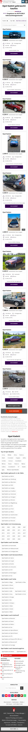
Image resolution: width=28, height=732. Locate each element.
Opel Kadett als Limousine (9, 567)
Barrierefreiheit (14, 715)
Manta (23, 464)
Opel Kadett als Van (7, 575)
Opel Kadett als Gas (7, 627)
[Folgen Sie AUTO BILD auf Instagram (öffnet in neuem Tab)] (9, 695)
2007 (24, 527)
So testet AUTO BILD (11, 725)
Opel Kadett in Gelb (7, 591)
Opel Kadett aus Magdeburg (9, 503)
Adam (3, 458)
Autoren (20, 725)
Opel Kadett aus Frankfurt (9, 491)
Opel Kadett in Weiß (7, 612)
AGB (5, 713)
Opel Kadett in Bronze (8, 588)
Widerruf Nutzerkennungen (9, 720)
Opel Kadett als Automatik (9, 545)
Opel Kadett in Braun (7, 585)
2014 (8, 533)
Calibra (4, 467)
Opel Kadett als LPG (7, 636)
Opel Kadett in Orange (8, 597)
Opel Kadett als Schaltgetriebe (10, 551)
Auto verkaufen (20, 661)
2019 (8, 536)
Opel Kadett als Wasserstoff (9, 642)
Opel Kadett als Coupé (8, 561)
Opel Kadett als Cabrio (8, 558)
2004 (8, 527)
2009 (8, 530)
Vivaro (10, 464)
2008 (3, 530)
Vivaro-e (16, 464)
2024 (8, 539)
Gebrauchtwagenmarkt (8, 1)
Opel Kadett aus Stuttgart (9, 497)
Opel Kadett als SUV (7, 570)
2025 (13, 539)
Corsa (3, 455)
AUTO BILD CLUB (17, 704)
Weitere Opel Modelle (13, 469)
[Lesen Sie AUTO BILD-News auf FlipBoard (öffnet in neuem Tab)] (21, 695)
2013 (3, 533)
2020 (13, 536)
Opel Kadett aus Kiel (7, 506)
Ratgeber (17, 658)
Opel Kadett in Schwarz (8, 603)
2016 (19, 533)
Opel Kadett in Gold (20, 591)
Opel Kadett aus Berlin (8, 476)
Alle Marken (6, 2)
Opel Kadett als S (21, 651)
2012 (24, 530)
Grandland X (11, 467)
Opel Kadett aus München (9, 482)
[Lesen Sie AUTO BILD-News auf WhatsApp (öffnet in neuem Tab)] (25, 695)
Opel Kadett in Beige (7, 582)
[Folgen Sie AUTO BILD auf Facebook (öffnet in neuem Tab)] (3, 695)
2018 (3, 536)
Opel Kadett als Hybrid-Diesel (10, 633)
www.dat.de (15, 431)
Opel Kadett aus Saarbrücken (10, 514)
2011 (19, 530)
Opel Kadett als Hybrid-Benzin (10, 630)
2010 (13, 530)
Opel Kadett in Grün (20, 594)
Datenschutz (10, 713)
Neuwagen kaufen (20, 665)
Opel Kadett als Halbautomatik (10, 548)
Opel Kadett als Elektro (8, 624)
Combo (4, 461)
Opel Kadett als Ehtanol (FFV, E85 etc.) (12, 639)
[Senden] (21, 688)
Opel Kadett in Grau (7, 594)
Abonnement (7, 702)
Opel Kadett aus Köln (7, 485)
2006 (19, 527)
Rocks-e (22, 455)
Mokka (9, 455)
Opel (10, 2)
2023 (3, 539)
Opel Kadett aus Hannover (9, 494)
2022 (24, 536)
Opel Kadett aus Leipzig (8, 488)
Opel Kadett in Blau (20, 582)
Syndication (15, 702)
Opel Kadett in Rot (7, 600)
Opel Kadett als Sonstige (8, 645)
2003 (3, 527)
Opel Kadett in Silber (7, 606)
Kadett (14, 2)
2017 (24, 533)
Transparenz (20, 722)
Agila (3, 469)
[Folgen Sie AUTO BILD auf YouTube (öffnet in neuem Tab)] (6, 695)
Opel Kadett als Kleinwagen (9, 573)
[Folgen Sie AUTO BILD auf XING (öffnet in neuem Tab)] (12, 695)
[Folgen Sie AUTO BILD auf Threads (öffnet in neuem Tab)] (18, 695)
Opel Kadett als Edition (8, 651)
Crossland (10, 458)
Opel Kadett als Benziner (8, 618)
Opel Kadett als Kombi (8, 564)
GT (18, 467)
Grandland (18, 461)
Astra (15, 455)
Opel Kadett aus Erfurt (8, 509)
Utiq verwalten (22, 720)
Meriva (3, 464)
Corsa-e (10, 461)
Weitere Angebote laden (14, 405)
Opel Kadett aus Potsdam (9, 517)
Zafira (24, 458)
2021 (19, 536)
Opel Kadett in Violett (7, 609)
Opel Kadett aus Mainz (8, 512)
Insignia (18, 458)
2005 (13, 527)
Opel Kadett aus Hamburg (9, 479)
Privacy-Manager (19, 713)
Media (21, 702)
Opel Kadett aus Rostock (8, 520)
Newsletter (14, 684)
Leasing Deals (19, 663)
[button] (14, 25)
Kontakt (14, 722)
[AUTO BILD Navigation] (26, 1)
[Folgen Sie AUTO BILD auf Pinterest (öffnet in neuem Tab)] (15, 695)
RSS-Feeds (9, 704)
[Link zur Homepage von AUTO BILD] (1, 1)
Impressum (7, 722)
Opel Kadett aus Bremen (8, 500)
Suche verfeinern (14, 411)
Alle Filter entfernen (21, 20)
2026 (19, 539)
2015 (13, 533)
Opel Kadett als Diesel (8, 621)
